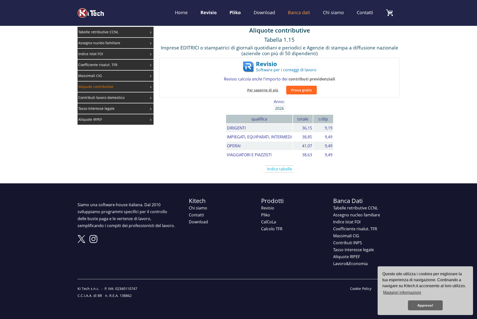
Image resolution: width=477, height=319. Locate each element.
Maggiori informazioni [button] (402, 292)
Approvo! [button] (425, 305)
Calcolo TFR (271, 229)
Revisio (208, 12)
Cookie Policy (360, 288)
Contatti (365, 12)
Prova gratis (301, 90)
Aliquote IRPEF (346, 256)
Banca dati (299, 12)
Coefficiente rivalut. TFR (355, 229)
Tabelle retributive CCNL (355, 208)
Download (264, 12)
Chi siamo (333, 12)
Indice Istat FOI (346, 222)
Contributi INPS (347, 242)
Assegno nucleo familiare (356, 215)
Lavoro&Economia (350, 263)
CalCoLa (268, 222)
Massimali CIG (346, 236)
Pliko (235, 12)
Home (181, 12)
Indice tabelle (279, 169)
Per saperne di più (262, 90)
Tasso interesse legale (353, 249)
